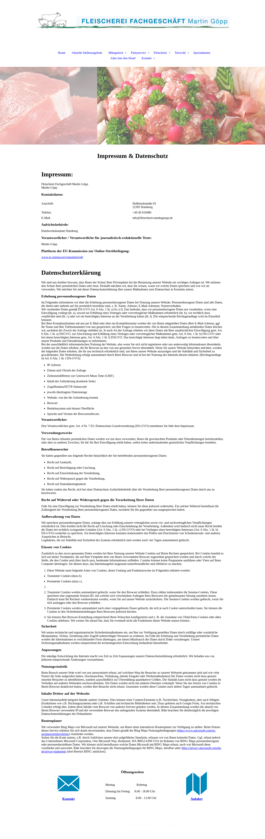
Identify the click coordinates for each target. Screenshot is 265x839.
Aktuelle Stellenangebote (87, 52)
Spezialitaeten (201, 52)
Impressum (104, 824)
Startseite (89, 824)
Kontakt (147, 58)
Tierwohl (180, 52)
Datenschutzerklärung (138, 824)
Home (61, 52)
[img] (132, 19)
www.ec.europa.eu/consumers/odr (62, 257)
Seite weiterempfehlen (167, 824)
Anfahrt (197, 799)
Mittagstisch (115, 52)
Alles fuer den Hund (122, 58)
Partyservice (138, 52)
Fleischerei (160, 52)
